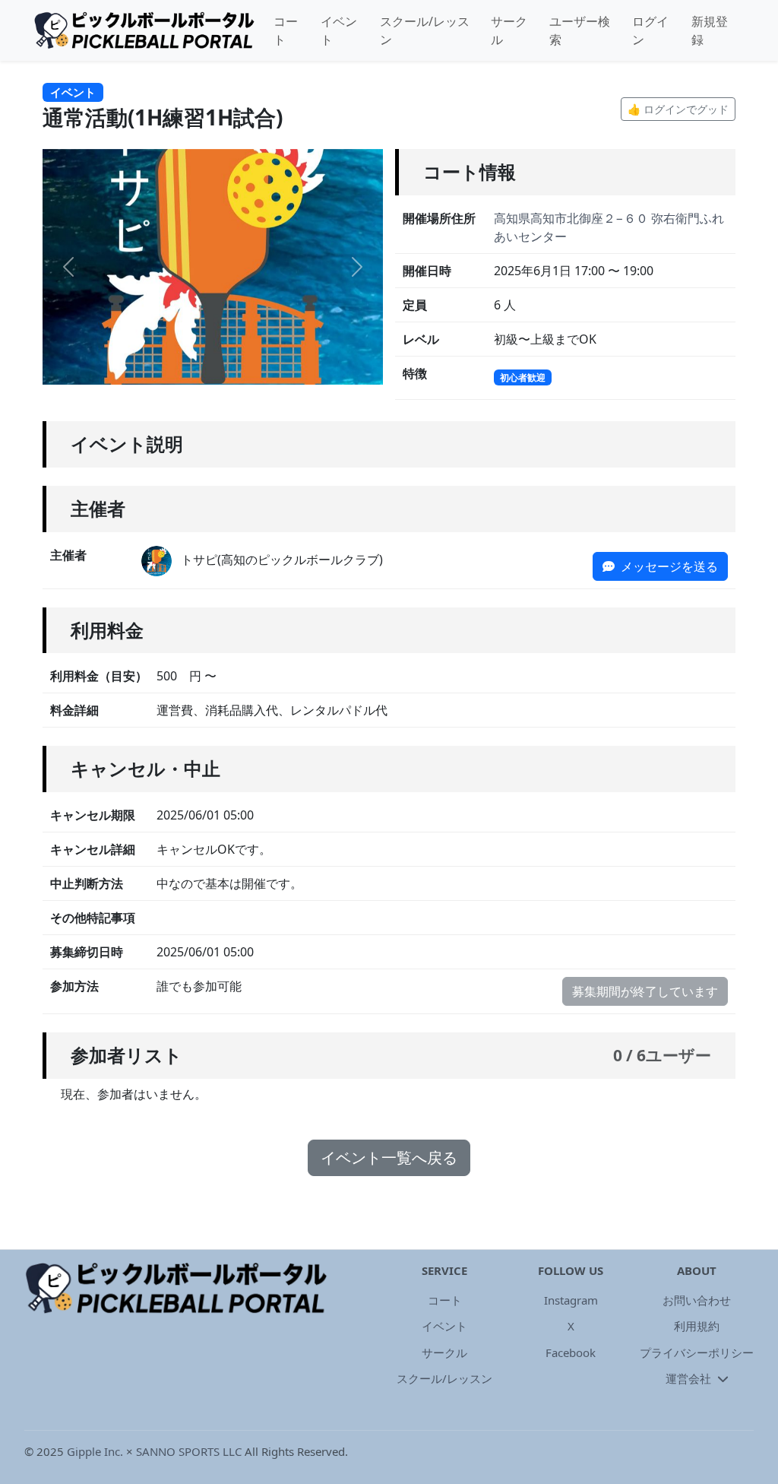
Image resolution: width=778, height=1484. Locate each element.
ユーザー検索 (579, 30)
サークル (509, 30)
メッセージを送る (668, 566)
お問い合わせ (697, 1300)
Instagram (571, 1300)
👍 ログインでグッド (678, 109)
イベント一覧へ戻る (389, 1157)
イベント (339, 30)
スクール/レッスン (425, 30)
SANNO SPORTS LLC (189, 1451)
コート (286, 30)
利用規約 (696, 1325)
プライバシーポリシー (697, 1352)
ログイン (650, 30)
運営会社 (690, 1378)
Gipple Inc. (95, 1451)
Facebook (571, 1352)
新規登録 (709, 30)
